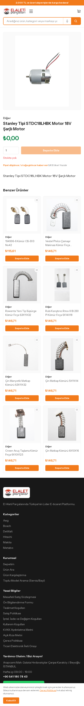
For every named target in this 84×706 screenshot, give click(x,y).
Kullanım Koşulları (14, 624)
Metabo (8, 548)
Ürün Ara (8, 569)
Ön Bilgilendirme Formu (18, 602)
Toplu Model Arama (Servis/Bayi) (24, 580)
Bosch (7, 526)
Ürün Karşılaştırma (14, 575)
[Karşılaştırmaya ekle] (36, 200)
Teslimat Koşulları (14, 608)
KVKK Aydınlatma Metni (18, 629)
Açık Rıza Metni (12, 635)
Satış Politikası (12, 613)
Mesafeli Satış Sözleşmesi (19, 597)
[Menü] (31, 11)
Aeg (6, 520)
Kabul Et (11, 700)
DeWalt (8, 531)
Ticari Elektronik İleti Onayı (20, 646)
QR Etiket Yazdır (57, 165)
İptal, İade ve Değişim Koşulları (22, 619)
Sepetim (8, 564)
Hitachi (7, 537)
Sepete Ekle (51, 150)
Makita (7, 542)
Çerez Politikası (12, 640)
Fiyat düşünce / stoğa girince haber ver (25, 165)
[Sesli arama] (67, 21)
